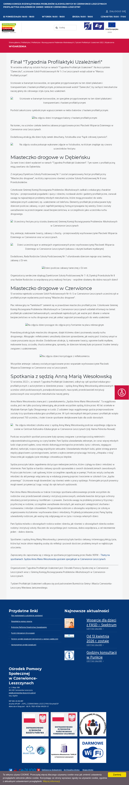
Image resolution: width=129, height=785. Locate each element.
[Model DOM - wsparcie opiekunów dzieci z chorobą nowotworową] (35, 751)
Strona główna (14, 43)
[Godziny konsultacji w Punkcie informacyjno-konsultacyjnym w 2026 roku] (69, 655)
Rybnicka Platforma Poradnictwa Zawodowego (29, 627)
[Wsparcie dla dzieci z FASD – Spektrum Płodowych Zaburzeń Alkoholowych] (69, 623)
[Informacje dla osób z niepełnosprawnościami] (87, 26)
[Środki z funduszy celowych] (64, 724)
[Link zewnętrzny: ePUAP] (29, 770)
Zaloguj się (117, 11)
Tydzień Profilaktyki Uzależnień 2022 (89, 43)
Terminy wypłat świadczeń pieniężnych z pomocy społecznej (34, 639)
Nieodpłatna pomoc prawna (21, 621)
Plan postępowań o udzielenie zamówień (27, 615)
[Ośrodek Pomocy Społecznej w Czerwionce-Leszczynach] (93, 724)
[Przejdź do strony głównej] (9, 28)
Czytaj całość (94, 629)
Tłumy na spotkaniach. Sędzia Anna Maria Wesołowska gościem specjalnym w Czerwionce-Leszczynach (60, 557)
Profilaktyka (25, 43)
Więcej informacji (51, 781)
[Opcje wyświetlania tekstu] (121, 392)
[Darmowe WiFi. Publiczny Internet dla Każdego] (93, 751)
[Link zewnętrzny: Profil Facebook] (10, 770)
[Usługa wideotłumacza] (98, 26)
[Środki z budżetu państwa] (35, 724)
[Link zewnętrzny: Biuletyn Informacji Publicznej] (15, 770)
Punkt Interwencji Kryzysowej (23, 633)
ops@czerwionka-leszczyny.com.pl (22, 693)
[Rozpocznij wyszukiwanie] (65, 27)
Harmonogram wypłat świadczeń (23, 644)
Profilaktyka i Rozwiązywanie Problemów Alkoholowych (52, 43)
